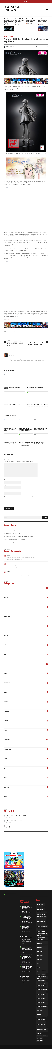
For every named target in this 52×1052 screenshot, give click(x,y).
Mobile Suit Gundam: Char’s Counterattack (41, 942)
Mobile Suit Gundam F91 (41, 980)
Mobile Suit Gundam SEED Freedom (41, 1003)
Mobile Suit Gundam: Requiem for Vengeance (42, 958)
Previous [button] (3, 25)
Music (5, 758)
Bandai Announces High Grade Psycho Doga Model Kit (40, 428)
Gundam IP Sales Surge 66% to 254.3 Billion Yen (37, 404)
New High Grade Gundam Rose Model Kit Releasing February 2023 (27, 938)
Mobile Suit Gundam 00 (41, 931)
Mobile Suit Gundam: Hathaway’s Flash (12, 331)
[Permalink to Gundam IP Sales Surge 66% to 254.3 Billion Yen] (15, 639)
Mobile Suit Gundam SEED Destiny (41, 999)
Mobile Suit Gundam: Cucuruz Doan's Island (42, 946)
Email (5, 485)
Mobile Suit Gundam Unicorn (42, 1017)
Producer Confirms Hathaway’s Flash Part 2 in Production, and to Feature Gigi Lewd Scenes (26, 958)
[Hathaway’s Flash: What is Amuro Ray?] (35, 380)
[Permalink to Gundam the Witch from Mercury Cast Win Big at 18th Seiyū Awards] (32, 791)
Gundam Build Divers (40, 909)
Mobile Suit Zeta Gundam (41, 1026)
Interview (6, 702)
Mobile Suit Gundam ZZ (41, 1019)
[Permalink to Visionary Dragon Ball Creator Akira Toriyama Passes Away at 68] (32, 753)
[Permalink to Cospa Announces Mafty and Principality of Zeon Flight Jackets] (32, 601)
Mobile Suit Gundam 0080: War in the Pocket (42, 934)
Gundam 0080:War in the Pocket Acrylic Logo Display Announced (9, 21)
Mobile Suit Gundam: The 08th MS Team (42, 967)
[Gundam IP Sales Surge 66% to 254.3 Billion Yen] (35, 397)
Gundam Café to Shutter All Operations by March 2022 (27, 978)
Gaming (6, 673)
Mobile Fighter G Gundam (41, 923)
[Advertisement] (14, 842)
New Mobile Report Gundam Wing (41, 1030)
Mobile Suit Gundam (40, 928)
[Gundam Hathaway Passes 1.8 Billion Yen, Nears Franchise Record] (8, 423)
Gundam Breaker (40, 906)
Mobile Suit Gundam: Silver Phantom (41, 963)
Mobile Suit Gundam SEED (41, 992)
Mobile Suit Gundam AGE (41, 974)
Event (5, 654)
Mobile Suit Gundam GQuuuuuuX (42, 983)
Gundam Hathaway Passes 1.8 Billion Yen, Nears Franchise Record (10, 429)
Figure (5, 36)
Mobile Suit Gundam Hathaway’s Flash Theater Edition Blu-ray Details (42, 21)
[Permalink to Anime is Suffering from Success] (15, 649)
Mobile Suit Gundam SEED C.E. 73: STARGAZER (42, 995)
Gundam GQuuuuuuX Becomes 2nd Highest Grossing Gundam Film (27, 948)
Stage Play (39, 1033)
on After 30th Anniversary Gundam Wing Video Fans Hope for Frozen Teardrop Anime (22, 573)
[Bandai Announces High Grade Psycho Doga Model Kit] (39, 423)
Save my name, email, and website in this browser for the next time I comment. (22, 496)
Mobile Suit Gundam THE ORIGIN (42, 1006)
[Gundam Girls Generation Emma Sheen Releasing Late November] (8, 437)
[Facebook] (22, 1)
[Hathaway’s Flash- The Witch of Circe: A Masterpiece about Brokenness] (12, 397)
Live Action (6, 711)
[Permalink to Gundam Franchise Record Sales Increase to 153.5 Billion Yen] (43, 639)
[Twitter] (27, 1)
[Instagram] (24, 1)
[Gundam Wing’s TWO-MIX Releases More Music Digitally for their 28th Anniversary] (24, 423)
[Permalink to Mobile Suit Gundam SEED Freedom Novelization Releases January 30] (43, 630)
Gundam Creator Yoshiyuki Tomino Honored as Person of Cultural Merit (26, 928)
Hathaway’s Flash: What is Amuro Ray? (35, 387)
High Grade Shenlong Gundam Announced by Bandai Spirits (20, 20)
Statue (5, 796)
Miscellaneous (7, 749)
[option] (9, 24)
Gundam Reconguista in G (41, 921)
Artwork (6, 607)
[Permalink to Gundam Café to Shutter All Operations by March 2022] (19, 686)
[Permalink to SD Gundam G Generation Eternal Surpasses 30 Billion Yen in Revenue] (32, 639)
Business (6, 635)
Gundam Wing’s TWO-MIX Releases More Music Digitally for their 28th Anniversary (25, 429)
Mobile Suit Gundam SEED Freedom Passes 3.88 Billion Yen (41, 443)
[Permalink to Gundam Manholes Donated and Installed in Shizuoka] (43, 753)
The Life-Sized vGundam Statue (42, 1035)
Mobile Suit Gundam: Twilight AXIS (42, 971)
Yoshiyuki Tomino (40, 1040)
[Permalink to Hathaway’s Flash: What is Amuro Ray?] (32, 592)
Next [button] (49, 25)
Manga (5, 730)
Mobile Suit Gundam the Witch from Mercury (42, 1010)
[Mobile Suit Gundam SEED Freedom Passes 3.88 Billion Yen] (39, 437)
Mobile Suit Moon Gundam (41, 1021)
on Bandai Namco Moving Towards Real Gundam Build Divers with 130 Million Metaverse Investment (25, 565)
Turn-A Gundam (39, 1038)
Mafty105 (7, 24)
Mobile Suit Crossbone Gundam (42, 926)
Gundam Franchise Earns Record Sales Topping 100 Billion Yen (30, 21)
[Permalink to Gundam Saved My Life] (32, 649)
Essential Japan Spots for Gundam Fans (12, 542)
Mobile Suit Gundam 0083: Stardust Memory (41, 938)
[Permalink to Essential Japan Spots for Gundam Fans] (15, 800)
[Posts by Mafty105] (4, 24)
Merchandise (9, 36)
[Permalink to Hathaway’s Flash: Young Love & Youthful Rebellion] (15, 592)
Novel (5, 768)
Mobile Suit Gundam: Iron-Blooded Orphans (41, 954)
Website (5, 491)
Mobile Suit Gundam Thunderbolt (40, 1014)
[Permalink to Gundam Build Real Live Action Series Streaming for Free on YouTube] (15, 715)
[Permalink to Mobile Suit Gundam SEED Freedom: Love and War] (32, 781)
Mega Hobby (10, 319)
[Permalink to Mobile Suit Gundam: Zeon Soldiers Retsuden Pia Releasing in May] (43, 724)
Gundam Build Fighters (41, 914)
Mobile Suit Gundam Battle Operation (41, 977)
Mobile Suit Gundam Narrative (42, 989)
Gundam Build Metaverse (41, 919)
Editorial (6, 645)
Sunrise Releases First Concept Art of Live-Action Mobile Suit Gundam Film (27, 968)
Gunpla (5, 692)
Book (5, 626)
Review (5, 777)
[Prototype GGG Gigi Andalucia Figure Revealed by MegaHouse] (26, 62)
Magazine (6, 721)
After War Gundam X (40, 904)
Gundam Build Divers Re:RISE (42, 911)
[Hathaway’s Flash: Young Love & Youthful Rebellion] (12, 380)
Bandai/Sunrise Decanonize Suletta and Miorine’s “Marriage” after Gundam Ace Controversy (27, 909)
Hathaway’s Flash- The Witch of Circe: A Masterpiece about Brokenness (12, 405)
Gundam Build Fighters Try (41, 916)
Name (5, 479)
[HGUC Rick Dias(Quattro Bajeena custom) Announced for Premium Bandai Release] (24, 437)
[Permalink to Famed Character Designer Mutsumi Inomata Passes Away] (43, 677)
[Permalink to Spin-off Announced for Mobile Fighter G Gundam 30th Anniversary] (43, 772)
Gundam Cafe (7, 683)
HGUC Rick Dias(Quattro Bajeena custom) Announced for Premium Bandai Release (26, 444)
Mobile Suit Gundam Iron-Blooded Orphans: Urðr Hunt (42, 986)
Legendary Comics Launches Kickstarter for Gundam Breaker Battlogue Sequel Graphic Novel (26, 919)
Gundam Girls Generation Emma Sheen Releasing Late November (10, 443)
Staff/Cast (6, 787)
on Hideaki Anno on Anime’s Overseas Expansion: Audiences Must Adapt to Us (21, 557)
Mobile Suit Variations (41, 1024)
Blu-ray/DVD (7, 616)
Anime (5, 588)
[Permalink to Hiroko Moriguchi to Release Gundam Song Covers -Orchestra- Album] (32, 743)
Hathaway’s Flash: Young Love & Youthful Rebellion (12, 388)
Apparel (6, 597)
